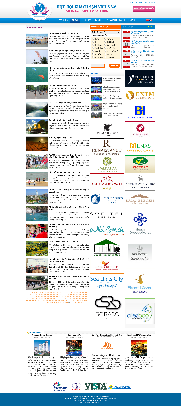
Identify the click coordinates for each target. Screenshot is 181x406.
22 (80, 292)
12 (51, 292)
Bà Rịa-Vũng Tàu (113, 51)
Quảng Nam (98, 57)
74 (48, 298)
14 (57, 292)
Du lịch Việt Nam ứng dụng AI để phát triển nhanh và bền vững (112, 106)
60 (68, 296)
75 (51, 298)
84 (77, 298)
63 (77, 296)
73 (45, 298)
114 (75, 302)
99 (59, 300)
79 (62, 298)
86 (83, 298)
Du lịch (98, 20)
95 (47, 300)
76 (54, 298)
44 (83, 294)
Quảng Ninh (111, 45)
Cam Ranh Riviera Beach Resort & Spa (107, 335)
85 (80, 298)
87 (86, 298)
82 (71, 298)
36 (60, 294)
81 (68, 298)
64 (80, 296)
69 (33, 298)
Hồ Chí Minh (111, 42)
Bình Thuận (111, 48)
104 (77, 300)
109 (55, 302)
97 (53, 300)
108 (51, 302)
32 (48, 294)
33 (51, 294)
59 (65, 296)
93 (41, 300)
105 (81, 300)
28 (36, 294)
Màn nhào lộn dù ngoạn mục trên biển (66, 50)
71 (39, 298)
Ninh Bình (98, 54)
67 (27, 298)
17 (65, 292)
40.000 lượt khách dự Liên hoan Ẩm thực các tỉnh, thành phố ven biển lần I (69, 156)
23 (83, 292)
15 (60, 292)
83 (74, 298)
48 (33, 296)
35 (57, 294)
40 (71, 294)
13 (54, 292)
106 (85, 300)
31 (45, 294)
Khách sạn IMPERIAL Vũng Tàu (139, 335)
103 (73, 300)
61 (71, 296)
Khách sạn (86, 20)
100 (62, 300)
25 (27, 294)
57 (60, 296)
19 (71, 292)
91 (36, 300)
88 (27, 300)
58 (62, 296)
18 (68, 292)
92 (38, 300)
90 (33, 300)
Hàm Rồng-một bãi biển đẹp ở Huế (64, 172)
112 (66, 302)
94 (44, 300)
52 (45, 296)
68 (30, 298)
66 (86, 296)
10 (45, 292)
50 (39, 296)
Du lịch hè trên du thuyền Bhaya (63, 120)
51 (42, 296)
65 (83, 296)
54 (51, 296)
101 (66, 300)
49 (36, 296)
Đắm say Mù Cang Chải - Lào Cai (64, 242)
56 (57, 296)
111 (63, 302)
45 (86, 294)
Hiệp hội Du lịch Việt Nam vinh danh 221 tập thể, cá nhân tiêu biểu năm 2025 (111, 89)
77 (57, 298)
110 (59, 302)
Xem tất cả (150, 26)
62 (74, 296)
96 (50, 300)
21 (77, 292)
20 (74, 292)
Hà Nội (97, 39)
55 (54, 296)
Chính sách (150, 2)
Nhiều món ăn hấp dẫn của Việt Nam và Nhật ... (142, 52)
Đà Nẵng (110, 39)
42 (77, 294)
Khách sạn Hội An (74, 335)
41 (74, 294)
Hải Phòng (98, 45)
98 (56, 300)
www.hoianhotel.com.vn (74, 337)
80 (65, 298)
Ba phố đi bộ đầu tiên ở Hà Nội (63, 85)
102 (70, 300)
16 (62, 292)
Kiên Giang (111, 57)
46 (27, 296)
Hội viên (139, 2)
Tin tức (75, 20)
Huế (96, 42)
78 (60, 298)
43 (80, 294)
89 (30, 300)
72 (42, 298)
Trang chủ (63, 20)
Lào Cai (109, 54)
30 (42, 294)
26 (30, 294)
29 (39, 294)
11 (48, 292)
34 (54, 294)
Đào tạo (131, 20)
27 (33, 294)
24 (86, 292)
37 (62, 294)
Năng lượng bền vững (115, 20)
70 (36, 298)
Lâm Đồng (98, 51)
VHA (131, 2)
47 (30, 296)
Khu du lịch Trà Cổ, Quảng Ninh (63, 33)
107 (47, 302)
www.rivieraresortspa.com (106, 337)
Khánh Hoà (98, 48)
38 (65, 294)
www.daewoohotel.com (42, 337)
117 (86, 302)
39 (68, 294)
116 (82, 302)
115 (78, 302)
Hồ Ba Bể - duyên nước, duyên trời (65, 103)
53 (48, 296)
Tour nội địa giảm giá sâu (60, 137)
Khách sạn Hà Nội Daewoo (42, 335)
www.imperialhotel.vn (139, 337)
